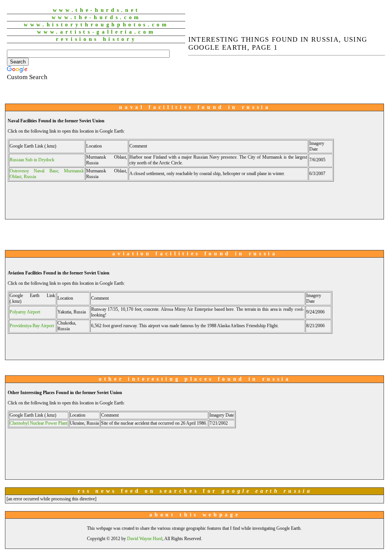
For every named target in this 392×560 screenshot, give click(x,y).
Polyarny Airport (25, 312)
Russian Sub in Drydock (32, 159)
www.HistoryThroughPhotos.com (96, 25)
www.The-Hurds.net (96, 10)
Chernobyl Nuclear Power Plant (38, 423)
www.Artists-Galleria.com (96, 32)
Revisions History (96, 39)
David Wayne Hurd (144, 538)
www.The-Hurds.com (96, 17)
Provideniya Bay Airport (32, 325)
